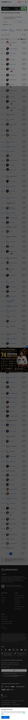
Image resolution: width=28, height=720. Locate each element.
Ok (5, 717)
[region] (14, 714)
